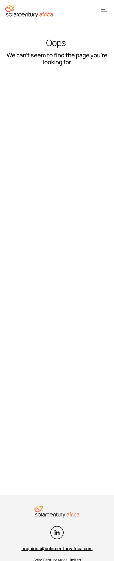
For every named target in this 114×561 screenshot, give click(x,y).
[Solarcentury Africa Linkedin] (57, 532)
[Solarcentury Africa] (29, 11)
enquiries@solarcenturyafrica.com (57, 548)
